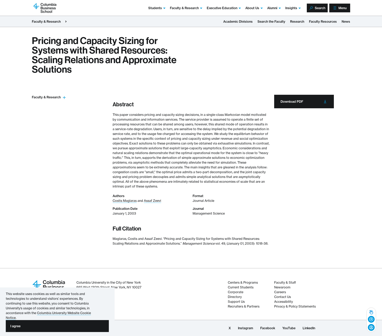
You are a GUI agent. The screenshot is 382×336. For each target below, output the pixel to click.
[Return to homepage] (49, 287)
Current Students (240, 287)
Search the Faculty (271, 21)
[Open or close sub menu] (64, 97)
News (346, 21)
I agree (15, 326)
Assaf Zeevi (152, 201)
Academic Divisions (238, 21)
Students (155, 8)
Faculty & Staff (285, 282)
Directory (235, 297)
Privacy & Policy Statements (295, 306)
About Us (252, 8)
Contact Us (282, 297)
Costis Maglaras (125, 201)
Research (297, 21)
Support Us (236, 302)
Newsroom (282, 287)
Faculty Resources (323, 21)
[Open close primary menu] (66, 21)
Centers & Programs (243, 282)
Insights (291, 8)
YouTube (288, 328)
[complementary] (371, 320)
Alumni (272, 8)
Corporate (235, 292)
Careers (280, 292)
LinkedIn (309, 328)
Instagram (245, 328)
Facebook (267, 328)
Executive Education (222, 8)
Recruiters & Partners (243, 306)
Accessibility (283, 302)
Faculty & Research (184, 8)
